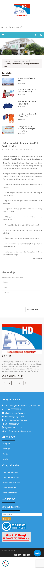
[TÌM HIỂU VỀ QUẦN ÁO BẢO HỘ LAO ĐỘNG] (8, 118)
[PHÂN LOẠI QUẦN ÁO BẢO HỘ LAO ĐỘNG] (8, 106)
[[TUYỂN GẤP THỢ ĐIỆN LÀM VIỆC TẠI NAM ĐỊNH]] (8, 93)
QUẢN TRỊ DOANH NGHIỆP (22, 61)
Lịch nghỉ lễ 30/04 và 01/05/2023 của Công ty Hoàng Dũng (26, 129)
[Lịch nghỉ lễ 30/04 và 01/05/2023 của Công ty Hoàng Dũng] (8, 130)
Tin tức (5, 454)
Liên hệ (5, 459)
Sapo (15, 550)
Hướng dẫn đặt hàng (10, 472)
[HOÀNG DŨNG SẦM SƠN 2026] (8, 82)
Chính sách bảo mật (9, 493)
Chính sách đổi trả (9, 488)
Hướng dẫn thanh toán (10, 477)
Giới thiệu (6, 449)
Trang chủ (8, 61)
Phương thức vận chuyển (11, 482)
